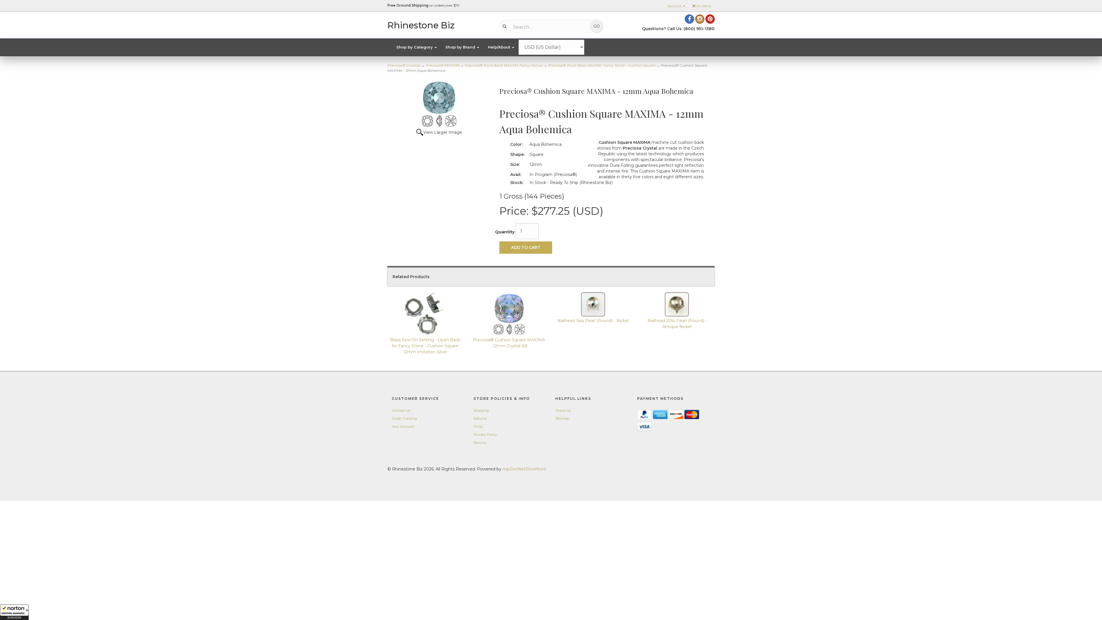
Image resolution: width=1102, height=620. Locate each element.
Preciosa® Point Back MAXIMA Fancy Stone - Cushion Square (601, 65)
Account (675, 6)
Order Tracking (404, 418)
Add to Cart (525, 247)
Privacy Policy (485, 434)
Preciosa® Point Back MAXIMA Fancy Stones (504, 65)
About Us (563, 410)
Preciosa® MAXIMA (442, 65)
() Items (703, 6)
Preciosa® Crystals (403, 65)
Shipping (481, 410)
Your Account (403, 426)
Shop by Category (415, 47)
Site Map (562, 418)
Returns (480, 418)
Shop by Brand (460, 47)
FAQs (478, 426)
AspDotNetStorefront (524, 469)
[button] (14, 612)
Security (480, 442)
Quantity (505, 232)
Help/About (499, 47)
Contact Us (401, 410)
